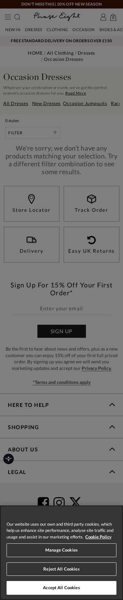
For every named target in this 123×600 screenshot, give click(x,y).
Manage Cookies (61, 550)
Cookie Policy (98, 536)
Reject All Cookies (61, 569)
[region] (61, 552)
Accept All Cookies (61, 587)
